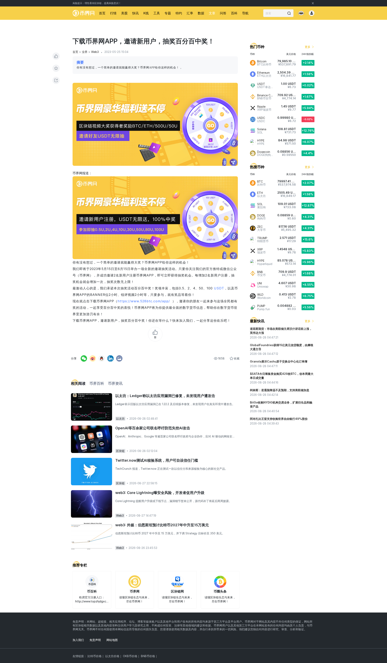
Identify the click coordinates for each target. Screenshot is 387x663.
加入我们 (78, 640)
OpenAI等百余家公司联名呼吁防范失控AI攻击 (152, 428)
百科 (234, 13)
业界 (84, 52)
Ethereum (263, 72)
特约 (179, 13)
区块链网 (177, 591)
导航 (245, 13)
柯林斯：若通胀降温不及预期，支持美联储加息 (279, 390)
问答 (223, 13)
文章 (212, 13)
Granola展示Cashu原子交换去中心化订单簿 (278, 361)
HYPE (260, 140)
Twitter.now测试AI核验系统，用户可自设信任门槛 (156, 460)
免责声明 (95, 640)
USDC (261, 118)
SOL (260, 204)
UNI (259, 283)
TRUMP (262, 238)
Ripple (261, 106)
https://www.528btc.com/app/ (144, 301)
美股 (124, 13)
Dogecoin (263, 151)
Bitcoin (261, 61)
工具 (156, 13)
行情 (113, 13)
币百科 (92, 591)
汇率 (190, 13)
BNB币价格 (148, 656)
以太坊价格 (112, 656)
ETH (260, 192)
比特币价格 (94, 656)
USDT (219, 288)
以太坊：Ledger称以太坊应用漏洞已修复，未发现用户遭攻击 (165, 396)
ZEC (260, 226)
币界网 (134, 591)
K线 (146, 13)
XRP (260, 249)
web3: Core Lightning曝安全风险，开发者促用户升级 (159, 493)
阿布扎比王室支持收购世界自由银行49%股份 (279, 418)
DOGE (261, 215)
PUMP (261, 306)
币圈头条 (220, 591)
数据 (201, 13)
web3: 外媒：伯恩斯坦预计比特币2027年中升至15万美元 (162, 525)
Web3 (95, 52)
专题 (167, 13)
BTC (260, 181)
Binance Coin (266, 95)
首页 (102, 13)
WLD (260, 294)
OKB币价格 (130, 656)
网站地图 (112, 640)
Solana (261, 129)
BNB (260, 272)
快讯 (135, 13)
